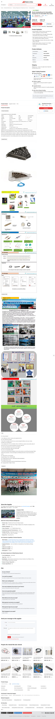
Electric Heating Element (20, 539)
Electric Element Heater (6, 707)
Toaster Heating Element (6, 541)
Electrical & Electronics (8, 7)
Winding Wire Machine (21, 541)
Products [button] (10, 4)
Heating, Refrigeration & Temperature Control (20, 7)
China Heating (4, 705)
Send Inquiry (37, 23)
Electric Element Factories (23, 705)
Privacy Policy (44, 716)
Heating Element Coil (17, 699)
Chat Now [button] (49, 23)
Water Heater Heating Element (7, 699)
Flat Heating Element (26, 699)
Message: (5, 628)
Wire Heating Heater (40, 707)
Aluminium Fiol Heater (30, 539)
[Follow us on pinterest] (51, 712)
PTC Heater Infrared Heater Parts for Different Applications (27, 658)
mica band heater (44, 688)
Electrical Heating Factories (34, 705)
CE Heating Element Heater (29, 707)
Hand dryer (3, 688)
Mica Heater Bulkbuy (49, 707)
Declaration (38, 716)
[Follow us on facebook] (45, 712)
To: (6, 625)
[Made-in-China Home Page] (27, 2)
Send (9, 637)
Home (2, 7)
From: (6, 622)
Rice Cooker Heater (19, 542)
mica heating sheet (17, 686)
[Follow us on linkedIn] (53, 712)
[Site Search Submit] (40, 5)
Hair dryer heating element (18, 689)
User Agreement (33, 716)
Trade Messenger (18, 712)
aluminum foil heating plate (32, 688)
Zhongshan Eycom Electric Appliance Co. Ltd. (38, 15)
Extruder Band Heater (12, 539)
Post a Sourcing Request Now (13, 638)
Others (29, 689)
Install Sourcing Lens (27, 712)
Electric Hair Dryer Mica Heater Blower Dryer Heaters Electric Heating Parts (49, 658)
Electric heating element (18, 688)
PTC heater (29, 686)
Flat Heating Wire (28, 541)
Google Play (10, 712)
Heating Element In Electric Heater (17, 707)
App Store (4, 712)
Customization (43, 686)
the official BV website (26, 506)
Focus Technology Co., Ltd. (20, 716)
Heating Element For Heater (45, 705)
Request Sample (49, 26)
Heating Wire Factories (12, 705)
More (2, 709)
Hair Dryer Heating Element (28, 542)
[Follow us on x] (47, 712)
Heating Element (32, 7)
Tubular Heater (14, 541)
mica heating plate (4, 689)
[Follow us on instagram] (48, 712)
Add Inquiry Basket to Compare (16, 35)
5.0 (43, 105)
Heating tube (3, 686)
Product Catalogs (16, 683)
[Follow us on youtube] (50, 712)
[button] (1, 1)
